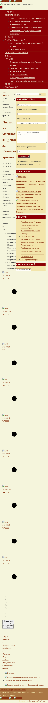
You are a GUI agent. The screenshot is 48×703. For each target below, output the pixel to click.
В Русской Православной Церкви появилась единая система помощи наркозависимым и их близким (29, 206)
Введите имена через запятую (29, 128)
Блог (4, 92)
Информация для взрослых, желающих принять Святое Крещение (31, 184)
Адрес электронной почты (27, 109)
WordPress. (41, 701)
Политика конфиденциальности (13, 690)
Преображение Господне (31, 222)
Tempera (32, 701)
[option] (5, 288)
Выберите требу (23, 119)
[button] (8, 593)
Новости (5, 95)
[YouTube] (4, 1)
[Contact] (18, 1)
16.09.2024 (6, 164)
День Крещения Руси (29, 259)
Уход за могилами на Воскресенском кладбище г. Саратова (8, 645)
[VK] (11, 1)
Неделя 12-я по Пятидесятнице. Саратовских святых (8, 662)
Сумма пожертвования (26, 147)
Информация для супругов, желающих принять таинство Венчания (29, 194)
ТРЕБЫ (37, 164)
